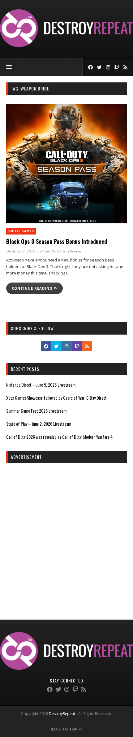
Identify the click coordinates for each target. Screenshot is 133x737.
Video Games (21, 231)
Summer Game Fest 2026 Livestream (36, 410)
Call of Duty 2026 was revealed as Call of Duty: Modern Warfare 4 (59, 436)
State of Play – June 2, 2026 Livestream (38, 423)
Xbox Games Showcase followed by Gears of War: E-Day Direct (56, 397)
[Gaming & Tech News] (66, 45)
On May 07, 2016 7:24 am (28, 251)
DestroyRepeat (69, 251)
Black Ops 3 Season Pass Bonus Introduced (56, 241)
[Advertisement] (66, 536)
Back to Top (65, 729)
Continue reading (33, 288)
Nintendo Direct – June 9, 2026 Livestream (40, 384)
